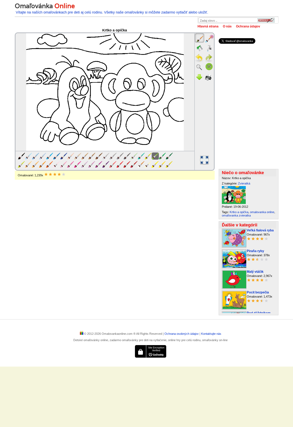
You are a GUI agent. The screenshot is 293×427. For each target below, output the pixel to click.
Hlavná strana (208, 26)
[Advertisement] (115, 211)
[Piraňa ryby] (234, 266)
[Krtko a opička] (234, 203)
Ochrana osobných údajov (182, 333)
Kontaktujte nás (211, 333)
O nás (227, 26)
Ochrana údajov (248, 26)
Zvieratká (244, 183)
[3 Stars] (55, 174)
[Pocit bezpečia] (234, 308)
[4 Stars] (59, 174)
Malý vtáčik (255, 271)
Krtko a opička (239, 212)
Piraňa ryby (255, 251)
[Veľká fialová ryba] (234, 246)
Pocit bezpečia (258, 292)
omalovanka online (262, 212)
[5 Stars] (64, 174)
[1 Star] (46, 174)
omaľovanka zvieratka (236, 215)
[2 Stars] (50, 174)
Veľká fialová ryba (260, 230)
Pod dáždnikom (258, 313)
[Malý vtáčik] (234, 287)
